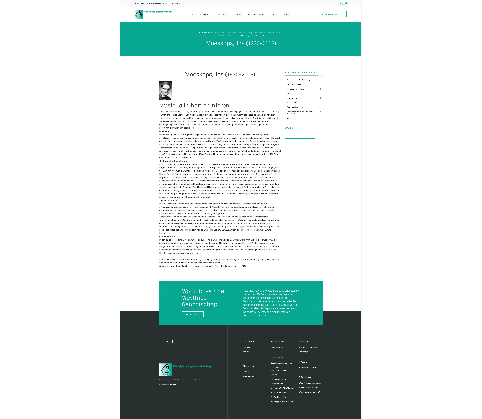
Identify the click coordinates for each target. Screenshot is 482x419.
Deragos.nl (174, 384)
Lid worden (192, 314)
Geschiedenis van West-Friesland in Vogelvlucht (300, 113)
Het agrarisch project (294, 84)
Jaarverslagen (292, 98)
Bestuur (289, 93)
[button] (206, 14)
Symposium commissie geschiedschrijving (302, 89)
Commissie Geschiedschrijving (298, 80)
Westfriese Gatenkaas (295, 107)
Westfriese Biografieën (295, 102)
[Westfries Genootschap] (159, 14)
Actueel (289, 118)
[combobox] (300, 136)
